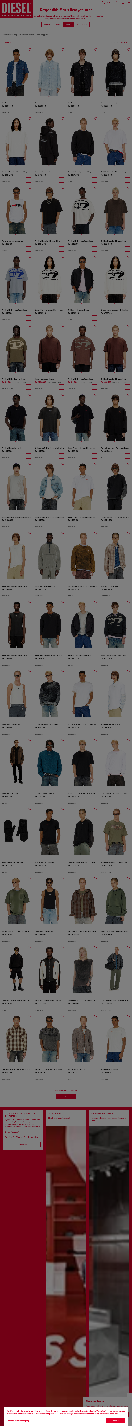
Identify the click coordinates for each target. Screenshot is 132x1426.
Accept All (115, 1421)
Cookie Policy (113, 1414)
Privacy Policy (99, 1414)
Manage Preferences (75, 1414)
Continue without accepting (18, 1421)
